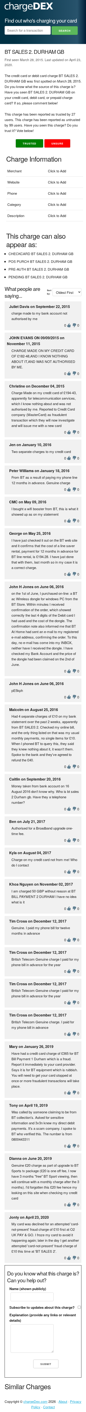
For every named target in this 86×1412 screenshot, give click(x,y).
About (62, 1401)
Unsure (57, 143)
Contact (49, 1406)
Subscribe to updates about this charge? (42, 1307)
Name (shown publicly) (27, 1288)
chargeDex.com (35, 1401)
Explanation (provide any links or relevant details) (42, 1317)
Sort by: (49, 292)
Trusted (29, 143)
